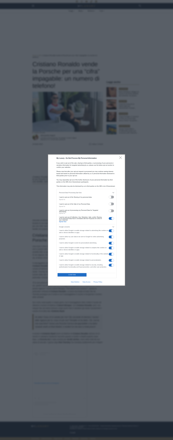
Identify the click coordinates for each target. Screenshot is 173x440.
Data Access (86, 282)
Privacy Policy (98, 282)
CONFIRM (72, 275)
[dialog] (86, 220)
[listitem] (86, 193)
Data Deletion (75, 282)
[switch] (111, 197)
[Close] (121, 158)
